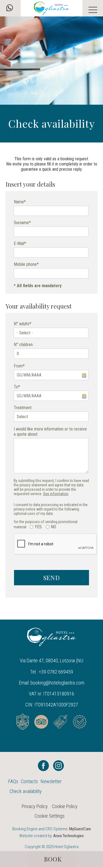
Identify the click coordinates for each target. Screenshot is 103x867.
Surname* (22, 222)
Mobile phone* (26, 264)
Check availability (26, 791)
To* (17, 386)
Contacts (29, 781)
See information (55, 494)
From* (19, 366)
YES (38, 526)
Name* (20, 201)
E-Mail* (20, 243)
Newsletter (51, 781)
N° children (23, 344)
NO (53, 526)
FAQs (13, 781)
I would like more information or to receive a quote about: (50, 431)
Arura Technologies (68, 835)
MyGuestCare (80, 828)
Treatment (23, 407)
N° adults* (22, 323)
